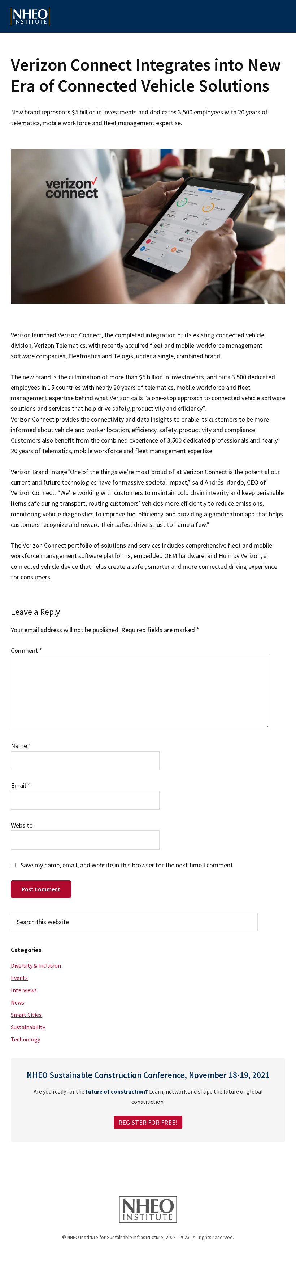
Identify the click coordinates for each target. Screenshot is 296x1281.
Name (21, 745)
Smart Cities (26, 1014)
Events (19, 977)
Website (21, 825)
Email (20, 785)
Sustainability (28, 1027)
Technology (25, 1039)
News (17, 1002)
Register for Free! (148, 1122)
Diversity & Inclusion (36, 965)
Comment (26, 650)
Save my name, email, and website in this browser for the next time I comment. (127, 865)
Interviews (24, 990)
